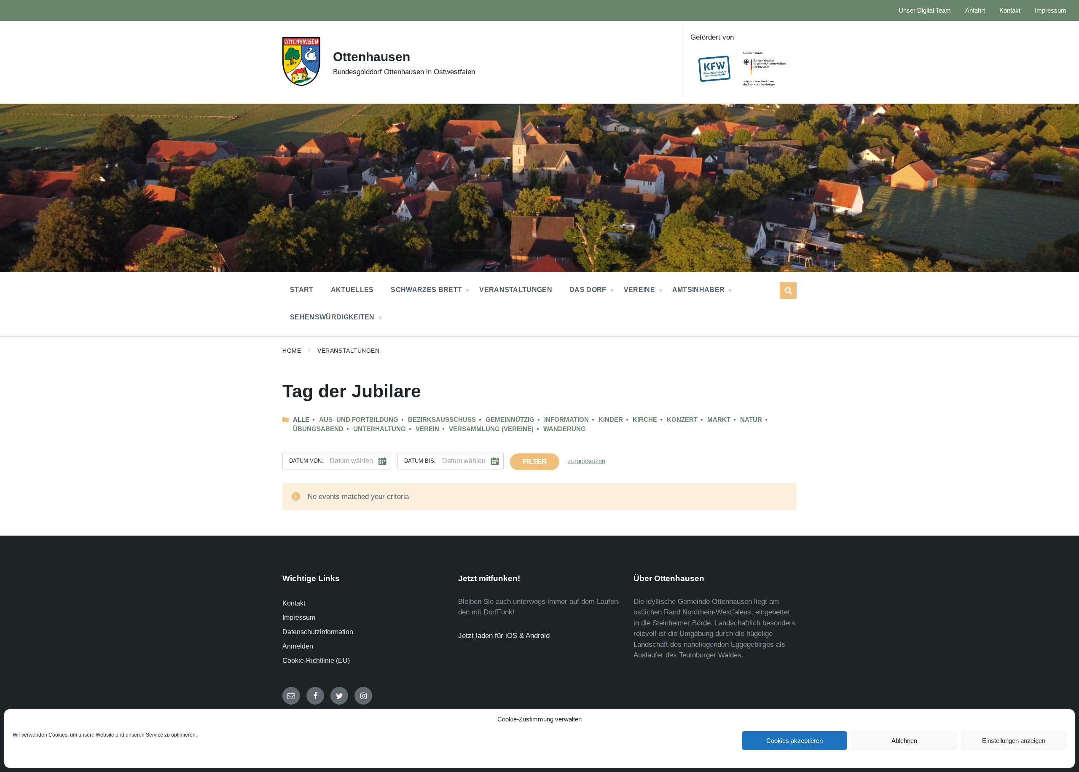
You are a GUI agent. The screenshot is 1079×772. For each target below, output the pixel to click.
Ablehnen (904, 740)
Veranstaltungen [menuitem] (515, 289)
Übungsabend (318, 429)
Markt (718, 419)
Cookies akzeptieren (794, 740)
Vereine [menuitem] (639, 289)
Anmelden (297, 646)
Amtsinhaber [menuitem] (698, 289)
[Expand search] (788, 290)
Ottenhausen (371, 57)
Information (566, 419)
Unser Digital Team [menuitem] (925, 10)
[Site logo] (301, 84)
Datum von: (306, 461)
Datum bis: (420, 461)
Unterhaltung (379, 429)
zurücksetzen (586, 461)
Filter (535, 462)
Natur (751, 419)
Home (291, 350)
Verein (427, 429)
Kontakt (293, 603)
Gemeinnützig (510, 419)
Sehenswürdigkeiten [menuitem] (332, 317)
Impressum (298, 617)
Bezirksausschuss (442, 419)
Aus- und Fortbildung (358, 419)
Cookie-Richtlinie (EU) (316, 660)
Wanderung (564, 429)
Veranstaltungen (348, 350)
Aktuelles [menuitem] (352, 289)
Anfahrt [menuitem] (975, 10)
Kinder (611, 419)
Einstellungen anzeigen (1013, 740)
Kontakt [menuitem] (1009, 10)
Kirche (645, 419)
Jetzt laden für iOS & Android (504, 636)
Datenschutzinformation (317, 631)
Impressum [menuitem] (1050, 10)
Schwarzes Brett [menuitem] (426, 289)
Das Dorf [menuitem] (588, 289)
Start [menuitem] (302, 289)
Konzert (682, 419)
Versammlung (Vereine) (491, 429)
